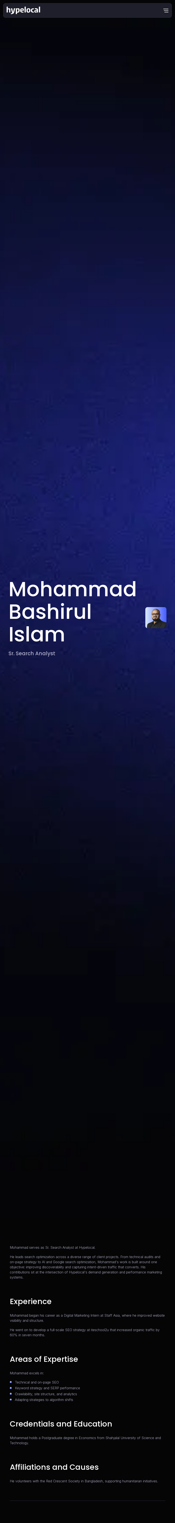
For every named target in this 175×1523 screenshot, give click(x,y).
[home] (23, 10)
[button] (165, 10)
